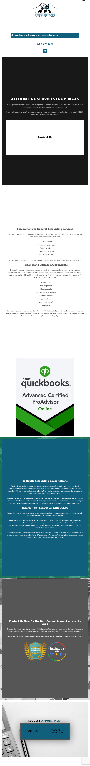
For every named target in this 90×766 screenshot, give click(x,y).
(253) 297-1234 (45, 44)
